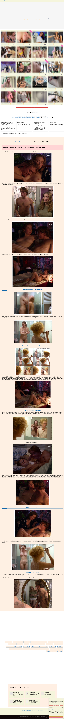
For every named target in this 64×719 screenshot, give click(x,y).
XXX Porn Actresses (45, 117)
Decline (52, 717)
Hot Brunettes (43, 641)
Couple (30, 0)
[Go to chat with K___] (39, 58)
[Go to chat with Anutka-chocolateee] (39, 43)
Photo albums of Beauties (31, 117)
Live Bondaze (59, 651)
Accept (60, 717)
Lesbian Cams (26, 646)
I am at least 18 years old (56, 705)
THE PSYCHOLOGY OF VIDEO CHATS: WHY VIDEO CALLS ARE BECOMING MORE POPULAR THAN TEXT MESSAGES (7, 123)
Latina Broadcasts (17, 641)
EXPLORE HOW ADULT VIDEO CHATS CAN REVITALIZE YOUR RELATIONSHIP (39, 122)
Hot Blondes (51, 641)
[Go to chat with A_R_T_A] (8, 58)
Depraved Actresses (24, 117)
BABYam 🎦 (35, 103)
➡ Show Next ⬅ (32, 107)
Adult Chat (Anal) (35, 646)
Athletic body (12, 644)
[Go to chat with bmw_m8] (55, 43)
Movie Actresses (58, 644)
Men (33, 0)
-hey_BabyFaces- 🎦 (6, 103)
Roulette (42, 0)
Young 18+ (9, 646)
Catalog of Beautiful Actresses (16, 117)
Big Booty (59, 646)
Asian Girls (27, 641)
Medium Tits (20, 644)
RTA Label (33, 710)
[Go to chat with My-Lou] (24, 58)
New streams (59, 641)
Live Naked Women (17, 646)
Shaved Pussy (49, 644)
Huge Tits (26, 644)
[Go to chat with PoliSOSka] (55, 58)
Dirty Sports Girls (38, 117)
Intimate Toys (52, 646)
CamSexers (4, 1)
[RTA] (62, 707)
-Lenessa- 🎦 (52, 103)
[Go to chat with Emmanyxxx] (24, 43)
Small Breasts (33, 644)
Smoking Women (50, 651)
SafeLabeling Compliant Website (26, 710)
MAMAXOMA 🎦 (20, 103)
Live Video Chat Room (42, 115)
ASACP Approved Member (39, 710)
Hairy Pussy (42, 644)
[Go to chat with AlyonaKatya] (8, 43)
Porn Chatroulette (33, 115)
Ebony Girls (9, 641)
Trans (37, 0)
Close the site (51, 707)
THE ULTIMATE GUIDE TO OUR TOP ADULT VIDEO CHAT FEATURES (14, 133)
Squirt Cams (45, 646)
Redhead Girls (34, 641)
